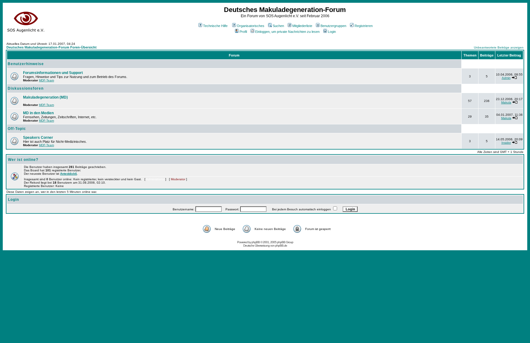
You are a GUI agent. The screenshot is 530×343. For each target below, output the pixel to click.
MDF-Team (46, 80)
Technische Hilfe (215, 26)
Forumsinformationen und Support (53, 73)
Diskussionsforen (26, 88)
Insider (506, 142)
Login (332, 31)
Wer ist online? (23, 160)
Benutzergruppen (333, 26)
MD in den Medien (38, 113)
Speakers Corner (38, 137)
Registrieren (364, 26)
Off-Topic (17, 129)
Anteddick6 (68, 173)
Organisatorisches (250, 26)
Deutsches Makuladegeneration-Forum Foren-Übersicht (51, 47)
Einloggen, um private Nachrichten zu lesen (287, 31)
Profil (243, 31)
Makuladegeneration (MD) (45, 97)
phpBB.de (281, 245)
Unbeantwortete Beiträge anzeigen (499, 47)
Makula (506, 102)
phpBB (256, 242)
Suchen (278, 26)
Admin (506, 78)
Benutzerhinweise (26, 64)
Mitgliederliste (302, 26)
